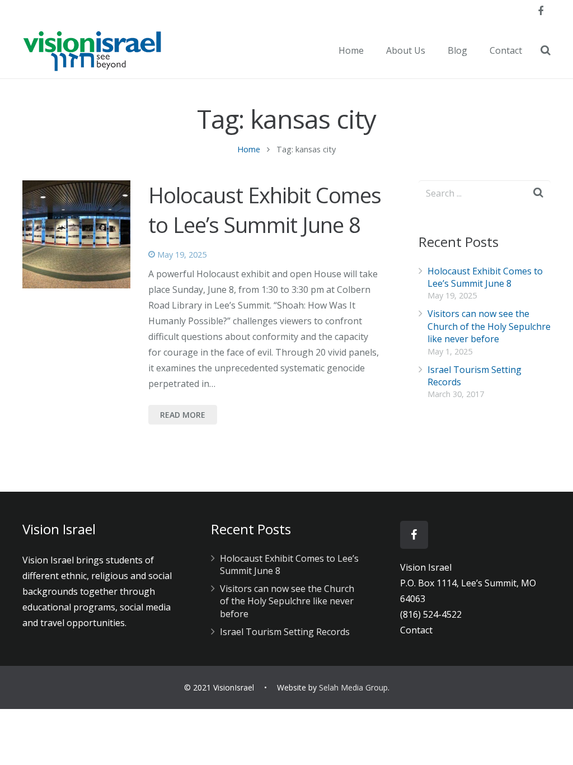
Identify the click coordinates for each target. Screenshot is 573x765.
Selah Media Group (353, 687)
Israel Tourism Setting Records (285, 632)
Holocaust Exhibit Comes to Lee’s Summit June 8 (264, 209)
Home (248, 149)
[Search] (545, 50)
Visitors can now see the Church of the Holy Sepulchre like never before (489, 326)
